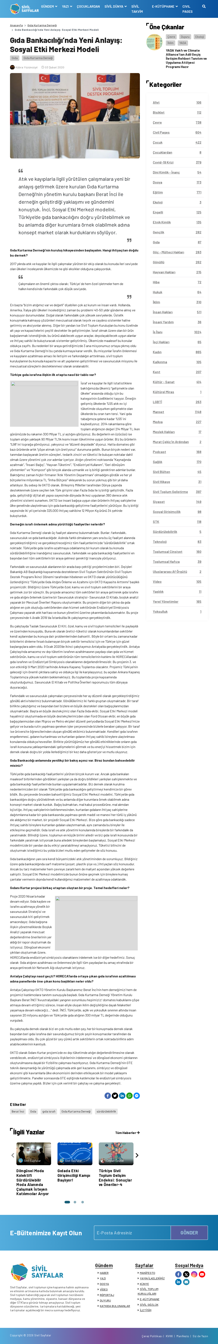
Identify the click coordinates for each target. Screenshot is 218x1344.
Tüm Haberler (126, 1133)
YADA (182, 43)
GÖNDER (189, 1232)
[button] (67, 1202)
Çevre (171, 36)
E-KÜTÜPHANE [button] (163, 6)
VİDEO (104, 1289)
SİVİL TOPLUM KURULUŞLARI (148, 1291)
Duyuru (185, 36)
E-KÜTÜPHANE (149, 1299)
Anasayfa (16, 25)
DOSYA (104, 1284)
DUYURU (105, 1300)
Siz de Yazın (200, 1336)
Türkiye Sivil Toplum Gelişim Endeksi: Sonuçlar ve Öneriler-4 (115, 1177)
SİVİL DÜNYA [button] (114, 6)
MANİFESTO (147, 1273)
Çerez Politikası (152, 1336)
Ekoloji (199, 36)
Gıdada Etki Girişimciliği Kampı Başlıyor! (73, 1175)
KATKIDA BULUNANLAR (115, 1306)
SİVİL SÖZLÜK (149, 1304)
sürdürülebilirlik (106, 1111)
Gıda (15, 58)
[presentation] (12, 1155)
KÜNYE (144, 1284)
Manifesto (182, 1336)
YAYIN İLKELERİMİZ (152, 1278)
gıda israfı (48, 1111)
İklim (171, 43)
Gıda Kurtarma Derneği (42, 25)
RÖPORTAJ (107, 1295)
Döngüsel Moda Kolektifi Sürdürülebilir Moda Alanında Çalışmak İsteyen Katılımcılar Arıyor (32, 1182)
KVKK (169, 1336)
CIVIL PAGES (187, 8)
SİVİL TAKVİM (137, 8)
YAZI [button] (65, 6)
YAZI (103, 1278)
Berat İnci (18, 1111)
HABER (104, 1273)
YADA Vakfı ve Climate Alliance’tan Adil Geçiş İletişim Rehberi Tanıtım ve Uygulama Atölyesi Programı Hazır (186, 58)
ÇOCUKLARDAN (88, 6)
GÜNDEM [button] (47, 6)
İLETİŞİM (145, 1310)
